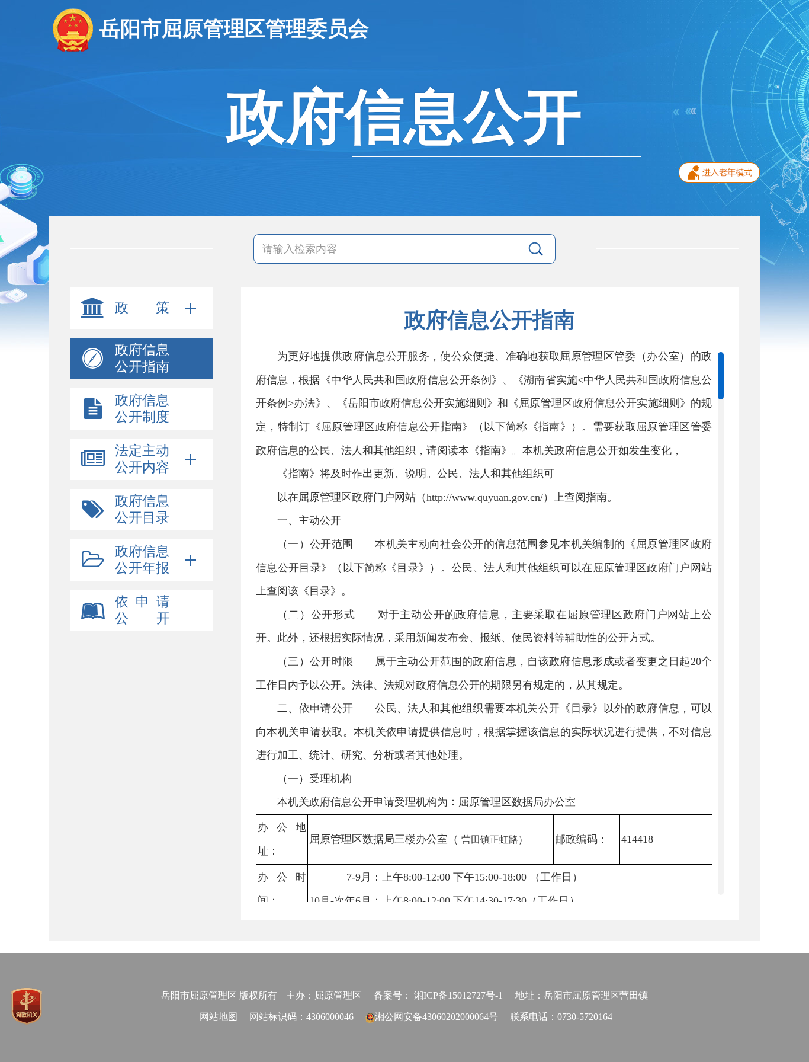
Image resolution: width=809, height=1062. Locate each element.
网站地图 (218, 1017)
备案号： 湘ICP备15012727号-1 (438, 995)
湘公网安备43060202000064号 (436, 1017)
